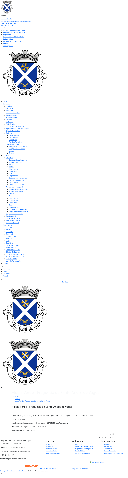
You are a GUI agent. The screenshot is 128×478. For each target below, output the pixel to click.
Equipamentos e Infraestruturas (17, 129)
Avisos (11, 167)
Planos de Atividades (16, 180)
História (9, 106)
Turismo (9, 133)
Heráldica (9, 108)
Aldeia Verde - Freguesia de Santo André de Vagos (32, 401)
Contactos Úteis (11, 236)
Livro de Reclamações (13, 261)
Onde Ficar (13, 140)
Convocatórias (14, 200)
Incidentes (9, 232)
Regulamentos (14, 176)
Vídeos (11, 151)
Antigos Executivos (15, 162)
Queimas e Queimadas (9, 23)
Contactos (6, 263)
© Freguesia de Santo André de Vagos (13, 471)
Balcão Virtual (11, 216)
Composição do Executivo (18, 160)
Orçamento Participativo (14, 214)
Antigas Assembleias (16, 191)
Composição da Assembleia (18, 189)
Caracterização (11, 115)
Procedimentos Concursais (15, 254)
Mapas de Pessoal (12, 223)
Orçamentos (13, 182)
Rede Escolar (10, 124)
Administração (6, 19)
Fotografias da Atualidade (18, 146)
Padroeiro (9, 122)
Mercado (9, 239)
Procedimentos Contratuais (16, 256)
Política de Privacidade (48, 469)
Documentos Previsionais (18, 178)
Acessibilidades (11, 117)
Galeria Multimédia (12, 144)
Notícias (9, 227)
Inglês (5, 271)
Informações (13, 169)
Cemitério (9, 243)
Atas (10, 173)
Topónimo (9, 111)
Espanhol (6, 274)
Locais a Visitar (14, 135)
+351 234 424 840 (7, 26)
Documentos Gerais (13, 250)
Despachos (13, 171)
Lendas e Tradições (12, 113)
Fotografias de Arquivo (17, 149)
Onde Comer (13, 138)
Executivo (9, 158)
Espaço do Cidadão (12, 245)
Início (5, 102)
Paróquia (9, 120)
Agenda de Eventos (13, 131)
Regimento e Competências (18, 212)
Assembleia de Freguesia (15, 187)
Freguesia (6, 104)
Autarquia (6, 155)
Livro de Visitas (11, 259)
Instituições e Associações (15, 126)
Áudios (11, 153)
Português (6, 269)
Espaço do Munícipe (13, 218)
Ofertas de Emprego (13, 252)
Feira (7, 241)
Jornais (8, 230)
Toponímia (9, 234)
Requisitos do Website (80, 469)
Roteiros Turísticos (15, 142)
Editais (11, 164)
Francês (6, 276)
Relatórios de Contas (16, 185)
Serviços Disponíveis (13, 221)
